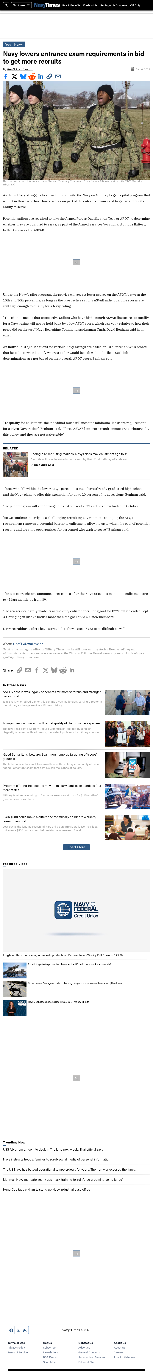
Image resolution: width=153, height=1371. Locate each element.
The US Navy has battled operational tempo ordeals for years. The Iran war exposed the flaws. (69, 1169)
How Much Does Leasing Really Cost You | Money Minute (58, 1002)
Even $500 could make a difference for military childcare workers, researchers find (49, 818)
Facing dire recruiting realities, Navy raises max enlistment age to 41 (79, 453)
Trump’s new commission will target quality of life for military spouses (51, 723)
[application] (76, 910)
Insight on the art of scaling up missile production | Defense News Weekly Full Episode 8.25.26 (63, 955)
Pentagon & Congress (113, 5)
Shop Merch (50, 1362)
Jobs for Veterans (124, 1357)
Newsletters (50, 1352)
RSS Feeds (50, 1357)
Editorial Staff (86, 1362)
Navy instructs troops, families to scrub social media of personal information (56, 1159)
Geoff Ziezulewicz (20, 69)
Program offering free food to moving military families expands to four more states (52, 787)
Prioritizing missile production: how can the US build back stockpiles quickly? (69, 964)
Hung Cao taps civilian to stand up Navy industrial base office (46, 1189)
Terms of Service (18, 1352)
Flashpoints (90, 5)
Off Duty (135, 5)
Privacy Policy (16, 1347)
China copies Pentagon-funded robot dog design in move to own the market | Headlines (75, 983)
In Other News (14, 685)
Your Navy (14, 44)
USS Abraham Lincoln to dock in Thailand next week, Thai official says (53, 1149)
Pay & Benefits (71, 5)
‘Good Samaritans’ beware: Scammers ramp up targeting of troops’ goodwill (50, 756)
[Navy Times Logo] (47, 5)
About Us (119, 1347)
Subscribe (49, 1347)
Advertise (84, 1347)
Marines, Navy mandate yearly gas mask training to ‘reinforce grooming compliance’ (63, 1179)
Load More (76, 847)
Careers (118, 1352)
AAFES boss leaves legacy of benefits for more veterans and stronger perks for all (52, 693)
